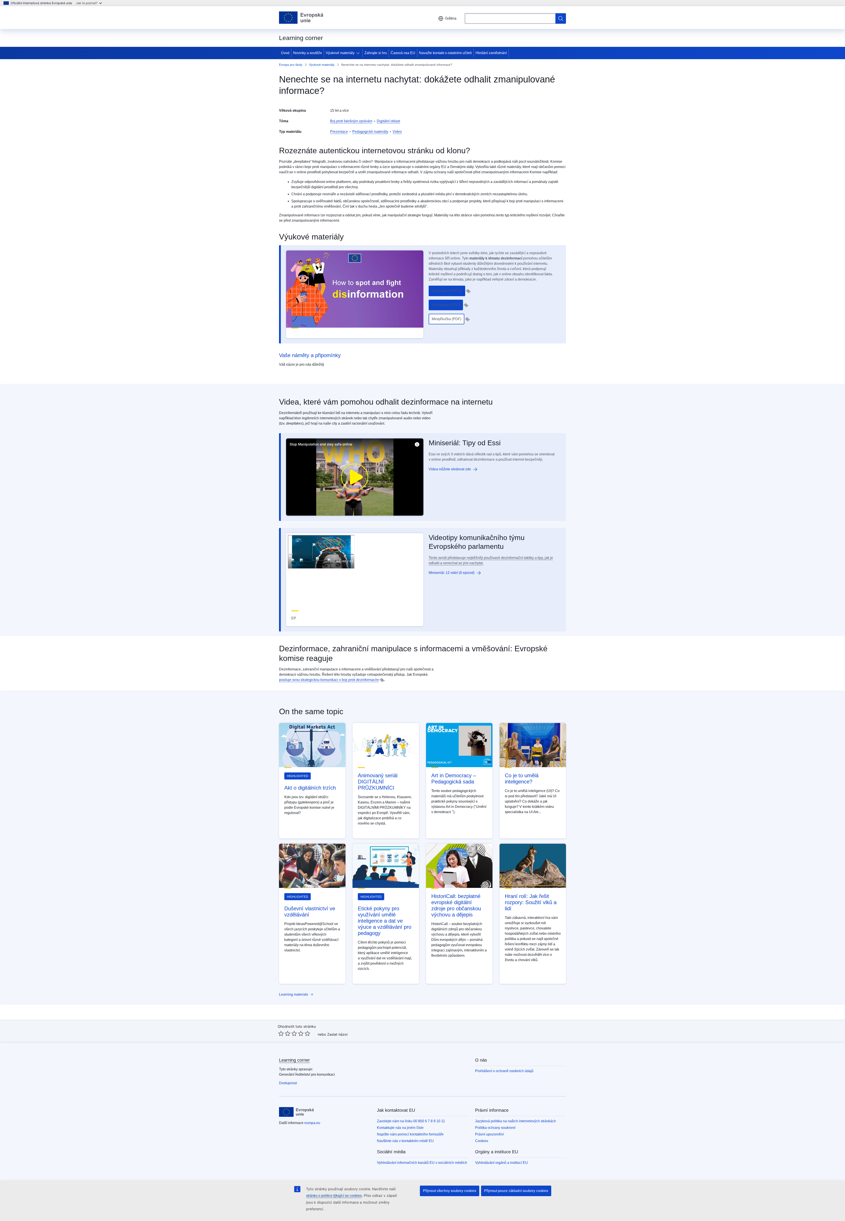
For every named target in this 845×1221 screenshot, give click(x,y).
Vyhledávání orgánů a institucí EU (501, 1162)
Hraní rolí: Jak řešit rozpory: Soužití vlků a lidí (531, 902)
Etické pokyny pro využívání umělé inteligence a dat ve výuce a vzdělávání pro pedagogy (384, 920)
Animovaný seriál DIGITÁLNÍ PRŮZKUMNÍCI (377, 781)
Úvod (285, 53)
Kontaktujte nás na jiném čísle (400, 1128)
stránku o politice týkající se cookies (334, 1195)
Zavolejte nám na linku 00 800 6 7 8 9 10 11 (411, 1121)
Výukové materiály (340, 53)
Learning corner (294, 1060)
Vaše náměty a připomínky (310, 355)
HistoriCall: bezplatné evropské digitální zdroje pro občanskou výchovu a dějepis (456, 905)
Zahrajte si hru (375, 53)
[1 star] (281, 1033)
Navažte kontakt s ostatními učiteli (445, 53)
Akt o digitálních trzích (310, 788)
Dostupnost (288, 1083)
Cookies (481, 1141)
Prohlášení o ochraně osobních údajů (504, 1071)
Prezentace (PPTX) (447, 291)
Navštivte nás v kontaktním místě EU (405, 1141)
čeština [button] (450, 18)
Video (397, 131)
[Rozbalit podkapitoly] (358, 53)
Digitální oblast (388, 121)
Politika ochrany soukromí (495, 1128)
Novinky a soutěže (307, 53)
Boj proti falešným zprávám (351, 121)
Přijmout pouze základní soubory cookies (516, 1191)
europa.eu (312, 1123)
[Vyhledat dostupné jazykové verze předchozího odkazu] (468, 291)
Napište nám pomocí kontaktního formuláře (410, 1134)
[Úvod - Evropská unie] (301, 17)
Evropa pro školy (290, 64)
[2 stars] (284, 1033)
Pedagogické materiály (370, 131)
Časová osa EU (403, 53)
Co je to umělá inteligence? (521, 778)
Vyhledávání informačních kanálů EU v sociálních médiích (422, 1162)
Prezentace (339, 131)
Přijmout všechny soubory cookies (449, 1191)
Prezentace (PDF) (446, 305)
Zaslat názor (337, 1034)
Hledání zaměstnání (491, 53)
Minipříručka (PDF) (446, 319)
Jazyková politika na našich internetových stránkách (515, 1121)
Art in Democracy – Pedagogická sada (453, 778)
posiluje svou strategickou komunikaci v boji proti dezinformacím (329, 680)
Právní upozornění (489, 1134)
